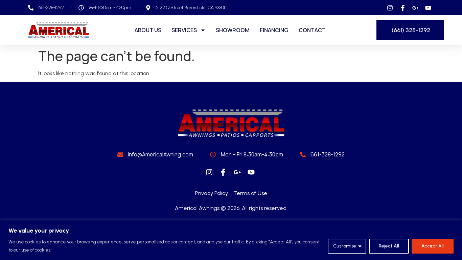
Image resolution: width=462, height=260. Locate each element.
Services (184, 30)
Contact (312, 30)
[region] (231, 240)
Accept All (432, 246)
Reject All (389, 246)
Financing (274, 30)
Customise (344, 246)
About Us (148, 30)
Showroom (233, 30)
